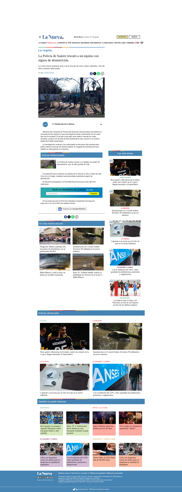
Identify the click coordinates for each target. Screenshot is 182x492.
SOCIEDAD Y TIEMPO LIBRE (104, 439)
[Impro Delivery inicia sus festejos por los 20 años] (104, 417)
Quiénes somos (64, 473)
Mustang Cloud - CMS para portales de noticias (93, 489)
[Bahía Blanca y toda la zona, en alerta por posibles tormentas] (54, 262)
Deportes (76, 43)
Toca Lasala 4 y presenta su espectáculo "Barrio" (130, 427)
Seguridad (85, 43)
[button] (91, 73)
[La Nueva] (53, 37)
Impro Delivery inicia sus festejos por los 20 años (103, 427)
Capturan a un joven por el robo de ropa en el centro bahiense (125, 242)
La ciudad (42, 43)
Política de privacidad (97, 473)
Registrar (94, 193)
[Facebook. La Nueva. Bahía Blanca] (40, 477)
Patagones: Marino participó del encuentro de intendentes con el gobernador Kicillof (53, 249)
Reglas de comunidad (115, 473)
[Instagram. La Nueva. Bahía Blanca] (45, 477)
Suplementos (95, 43)
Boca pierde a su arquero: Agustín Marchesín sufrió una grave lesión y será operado (50, 429)
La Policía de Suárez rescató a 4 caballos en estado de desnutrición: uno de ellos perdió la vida (78, 163)
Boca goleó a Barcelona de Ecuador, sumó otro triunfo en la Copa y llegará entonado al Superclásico (125, 182)
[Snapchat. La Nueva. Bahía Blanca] (49, 477)
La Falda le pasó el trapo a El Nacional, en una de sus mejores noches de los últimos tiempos (125, 302)
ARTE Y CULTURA (100, 408)
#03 (111, 222)
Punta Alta (51, 43)
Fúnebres (130, 43)
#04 (111, 251)
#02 (111, 192)
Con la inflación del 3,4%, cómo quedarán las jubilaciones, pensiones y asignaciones (125, 272)
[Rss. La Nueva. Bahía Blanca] (52, 477)
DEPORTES (45, 408)
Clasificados (107, 43)
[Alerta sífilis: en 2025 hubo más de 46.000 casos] (104, 449)
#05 (111, 281)
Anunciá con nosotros (80, 473)
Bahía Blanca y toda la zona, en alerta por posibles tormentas (52, 273)
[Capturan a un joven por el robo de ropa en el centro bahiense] (125, 228)
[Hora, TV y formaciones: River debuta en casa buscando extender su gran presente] (77, 417)
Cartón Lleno (120, 43)
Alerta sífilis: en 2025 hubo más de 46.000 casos (104, 458)
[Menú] (40, 37)
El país (68, 43)
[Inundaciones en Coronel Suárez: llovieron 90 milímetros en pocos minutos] (88, 236)
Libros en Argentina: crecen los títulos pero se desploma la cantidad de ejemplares (50, 461)
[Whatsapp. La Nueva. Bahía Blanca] (38, 477)
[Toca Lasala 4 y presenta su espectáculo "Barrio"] (130, 417)
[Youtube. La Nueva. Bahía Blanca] (47, 477)
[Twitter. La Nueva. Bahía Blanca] (42, 477)
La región (61, 43)
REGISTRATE (122, 37)
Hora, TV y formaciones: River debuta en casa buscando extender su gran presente (77, 429)
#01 (111, 161)
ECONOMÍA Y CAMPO (48, 439)
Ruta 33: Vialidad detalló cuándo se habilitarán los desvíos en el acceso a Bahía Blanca (87, 274)
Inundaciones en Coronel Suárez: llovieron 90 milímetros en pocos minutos (86, 249)
